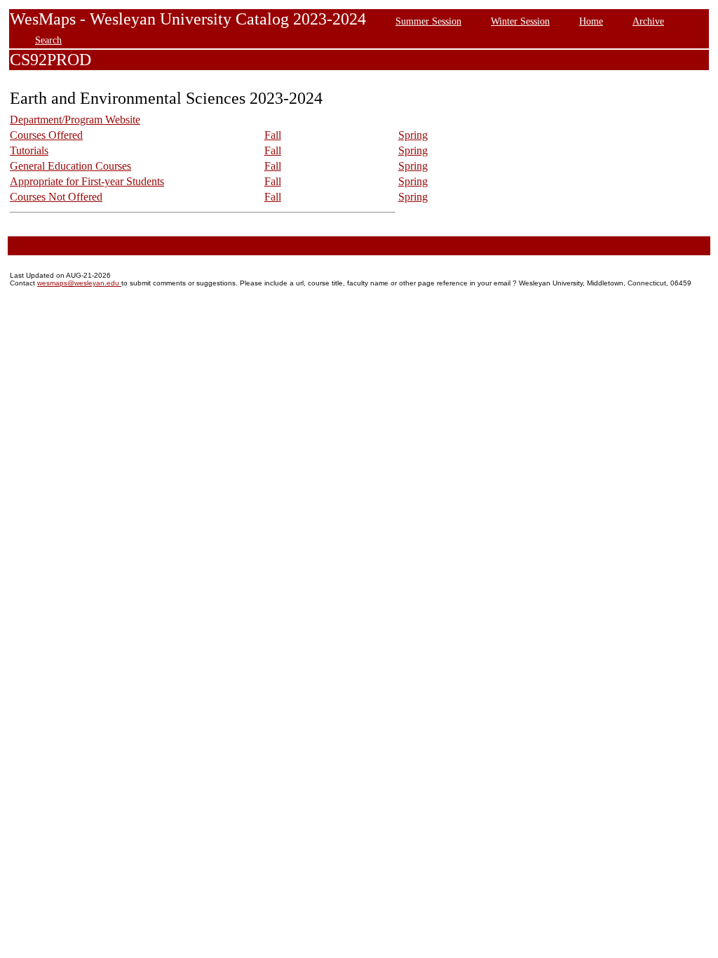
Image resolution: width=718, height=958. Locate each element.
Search (48, 40)
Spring (413, 135)
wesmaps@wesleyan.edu (79, 283)
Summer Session (428, 21)
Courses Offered (46, 135)
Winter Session (520, 21)
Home (591, 21)
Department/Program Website (75, 120)
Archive (648, 21)
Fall (272, 135)
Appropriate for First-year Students (87, 181)
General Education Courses (70, 166)
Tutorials (29, 150)
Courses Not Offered (56, 197)
